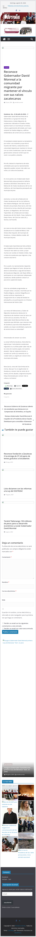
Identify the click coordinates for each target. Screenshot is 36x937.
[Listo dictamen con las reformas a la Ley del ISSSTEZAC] (18, 470)
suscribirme (7, 902)
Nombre (5, 582)
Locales (6, 67)
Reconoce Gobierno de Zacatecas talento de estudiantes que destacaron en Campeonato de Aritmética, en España (18, 409)
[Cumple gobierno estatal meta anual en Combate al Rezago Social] (10, 792)
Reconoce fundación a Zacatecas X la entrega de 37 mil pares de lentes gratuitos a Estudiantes (18, 456)
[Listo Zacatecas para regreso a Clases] (10, 844)
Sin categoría (7, 764)
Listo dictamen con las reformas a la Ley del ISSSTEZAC (18, 489)
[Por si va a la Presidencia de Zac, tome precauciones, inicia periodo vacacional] (26, 853)
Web (3, 600)
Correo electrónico (9, 591)
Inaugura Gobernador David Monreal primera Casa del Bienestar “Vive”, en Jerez (19, 6)
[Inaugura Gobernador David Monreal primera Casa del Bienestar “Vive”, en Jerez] (18, 640)
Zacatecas (5, 877)
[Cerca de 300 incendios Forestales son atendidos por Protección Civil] (26, 792)
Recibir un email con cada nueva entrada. (18, 629)
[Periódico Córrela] (4, 39)
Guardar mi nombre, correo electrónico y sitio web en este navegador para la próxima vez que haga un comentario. (17, 615)
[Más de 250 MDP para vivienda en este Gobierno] (10, 804)
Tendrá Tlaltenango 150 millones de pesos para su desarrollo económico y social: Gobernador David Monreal (18, 525)
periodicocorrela (18, 102)
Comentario (7, 557)
